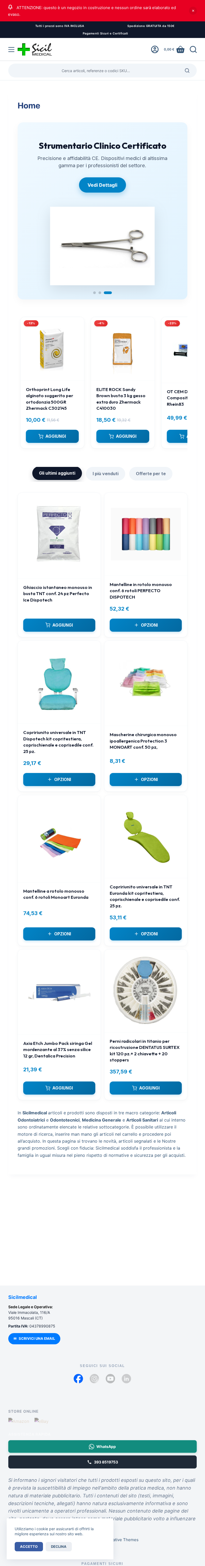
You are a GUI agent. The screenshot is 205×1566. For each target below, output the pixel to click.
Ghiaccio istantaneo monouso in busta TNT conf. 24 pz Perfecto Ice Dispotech (57, 603)
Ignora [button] (193, 11)
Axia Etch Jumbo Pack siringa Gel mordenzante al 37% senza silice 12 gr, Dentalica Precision (57, 1059)
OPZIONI (149, 634)
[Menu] (11, 49)
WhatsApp (106, 1446)
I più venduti (106, 483)
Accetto (29, 1546)
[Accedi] (155, 49)
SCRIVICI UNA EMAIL (34, 1338)
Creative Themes (122, 1539)
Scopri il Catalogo (102, 194)
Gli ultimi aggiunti (57, 482)
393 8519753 (106, 1462)
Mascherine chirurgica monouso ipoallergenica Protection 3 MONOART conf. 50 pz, (143, 750)
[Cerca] (193, 49)
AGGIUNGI (55, 445)
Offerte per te (151, 483)
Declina (58, 1546)
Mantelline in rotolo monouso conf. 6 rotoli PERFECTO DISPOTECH (141, 600)
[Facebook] (78, 1378)
